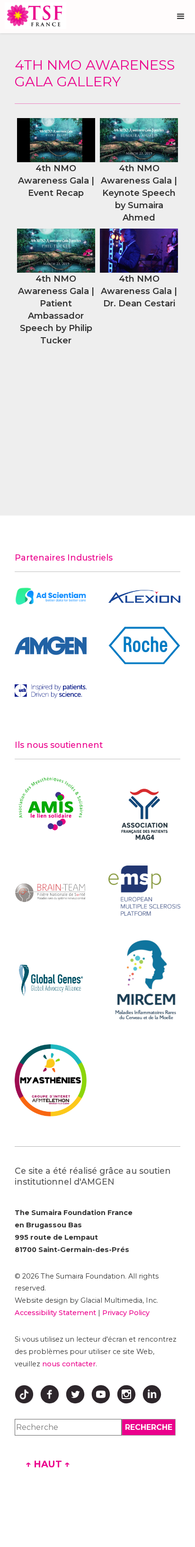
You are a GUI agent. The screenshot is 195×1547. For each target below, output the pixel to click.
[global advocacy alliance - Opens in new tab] (51, 980)
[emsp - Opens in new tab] (144, 890)
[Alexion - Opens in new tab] (144, 596)
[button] (181, 16)
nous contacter (69, 1364)
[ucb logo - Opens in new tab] (51, 691)
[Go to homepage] (33, 15)
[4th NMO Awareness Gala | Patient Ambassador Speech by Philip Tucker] (56, 251)
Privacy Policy (126, 1312)
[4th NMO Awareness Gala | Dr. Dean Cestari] (139, 251)
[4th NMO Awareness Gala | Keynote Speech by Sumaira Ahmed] (139, 140)
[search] (149, 1427)
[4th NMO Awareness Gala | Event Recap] (56, 140)
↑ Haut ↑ (48, 1464)
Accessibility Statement (55, 1312)
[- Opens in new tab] (51, 596)
